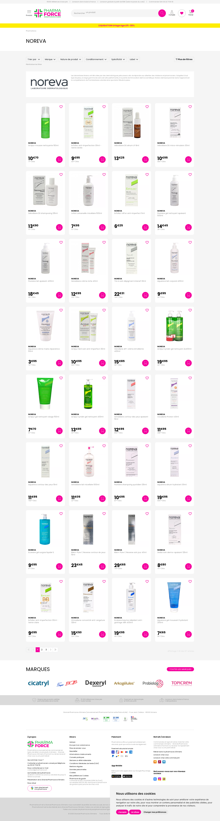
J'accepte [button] (122, 812)
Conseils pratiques (77, 757)
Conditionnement (95, 59)
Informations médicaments (80, 754)
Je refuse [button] (135, 812)
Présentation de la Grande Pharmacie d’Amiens (46, 780)
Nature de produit (69, 59)
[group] (38, 683)
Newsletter (73, 751)
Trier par (32, 59)
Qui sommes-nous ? (36, 760)
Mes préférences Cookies (79, 776)
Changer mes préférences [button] (155, 812)
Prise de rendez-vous (78, 748)
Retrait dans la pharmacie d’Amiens (168, 752)
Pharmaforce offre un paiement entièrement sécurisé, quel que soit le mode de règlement (129, 743)
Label (132, 59)
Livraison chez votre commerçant (167, 758)
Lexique (72, 742)
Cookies (73, 773)
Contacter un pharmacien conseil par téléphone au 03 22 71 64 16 (46, 764)
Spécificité (116, 59)
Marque (48, 59)
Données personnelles (78, 769)
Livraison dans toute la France (84, 2)
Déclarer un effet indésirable (80, 760)
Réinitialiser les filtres (34, 64)
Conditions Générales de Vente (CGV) (84, 763)
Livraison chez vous (161, 755)
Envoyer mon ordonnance (80, 745)
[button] (29, 13)
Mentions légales (76, 766)
